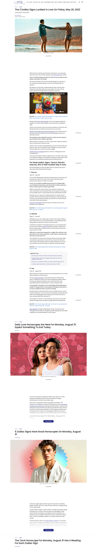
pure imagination (39, 278)
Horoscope (35, 2)
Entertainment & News (49, 2)
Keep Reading (48, 421)
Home (16, 6)
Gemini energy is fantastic (37, 151)
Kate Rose (17, 330)
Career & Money (66, 2)
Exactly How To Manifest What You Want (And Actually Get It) (48, 261)
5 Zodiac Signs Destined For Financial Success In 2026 (46, 264)
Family (42, 2)
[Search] (79, 2)
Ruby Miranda (18, 15)
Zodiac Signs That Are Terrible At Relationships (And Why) (47, 255)
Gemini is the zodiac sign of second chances (42, 131)
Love (28, 2)
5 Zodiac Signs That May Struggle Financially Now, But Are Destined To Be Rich (47, 259)
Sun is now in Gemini (42, 121)
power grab (46, 226)
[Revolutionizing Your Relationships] (20, 2)
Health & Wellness (58, 2)
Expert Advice (73, 2)
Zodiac (30, 2)
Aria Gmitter (17, 437)
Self (39, 2)
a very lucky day (57, 75)
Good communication (36, 202)
